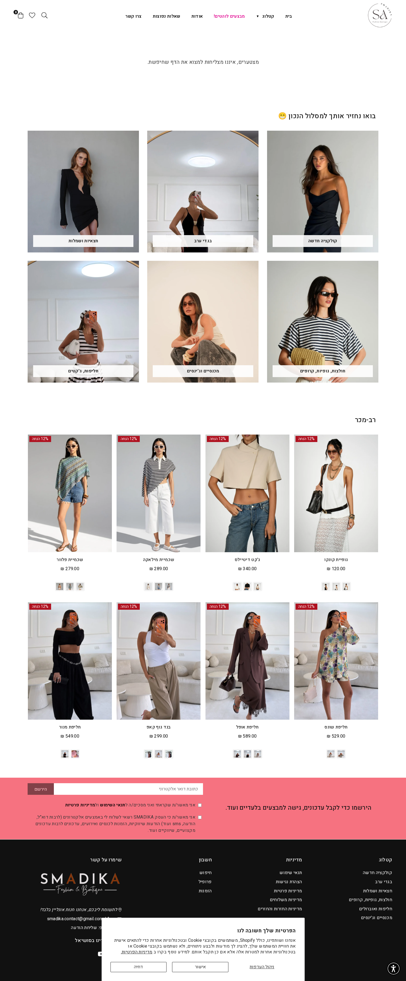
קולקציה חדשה (377, 872)
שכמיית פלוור (70, 559)
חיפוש (205, 872)
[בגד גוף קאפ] (159, 661)
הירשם (41, 789)
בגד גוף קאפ (159, 727)
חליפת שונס (336, 727)
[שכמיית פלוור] (70, 493)
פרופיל (205, 882)
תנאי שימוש (291, 872)
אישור (200, 967)
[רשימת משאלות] (32, 15)
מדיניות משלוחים (286, 899)
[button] (393, 968)
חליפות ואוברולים (375, 909)
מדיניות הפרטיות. (136, 952)
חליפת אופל (247, 727)
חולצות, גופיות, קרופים (370, 899)
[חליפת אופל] (247, 661)
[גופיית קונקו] (336, 493)
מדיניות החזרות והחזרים (280, 909)
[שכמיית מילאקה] (159, 493)
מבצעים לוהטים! (229, 16)
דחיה (138, 967)
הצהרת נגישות (289, 882)
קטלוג (268, 16)
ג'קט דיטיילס (247, 559)
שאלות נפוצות (166, 16)
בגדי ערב (383, 882)
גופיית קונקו (336, 559)
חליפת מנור (70, 727)
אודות (197, 16)
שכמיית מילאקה (158, 559)
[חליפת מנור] (70, 661)
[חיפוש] (44, 15)
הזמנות (205, 891)
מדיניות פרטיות (80, 805)
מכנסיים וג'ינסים (376, 917)
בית (288, 16)
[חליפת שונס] (336, 661)
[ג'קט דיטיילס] (247, 493)
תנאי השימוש (112, 805)
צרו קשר (133, 16)
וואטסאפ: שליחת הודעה (93, 927)
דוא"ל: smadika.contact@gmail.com (81, 919)
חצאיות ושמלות (377, 891)
